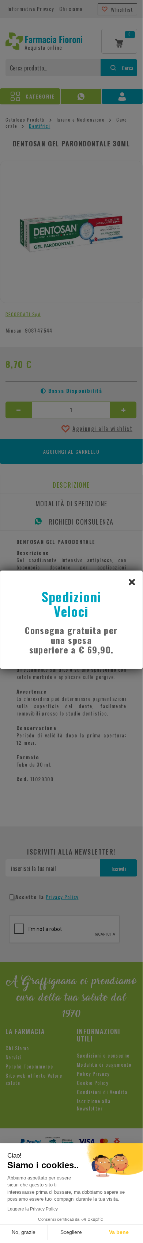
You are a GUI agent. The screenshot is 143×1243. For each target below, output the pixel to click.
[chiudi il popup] (132, 581)
